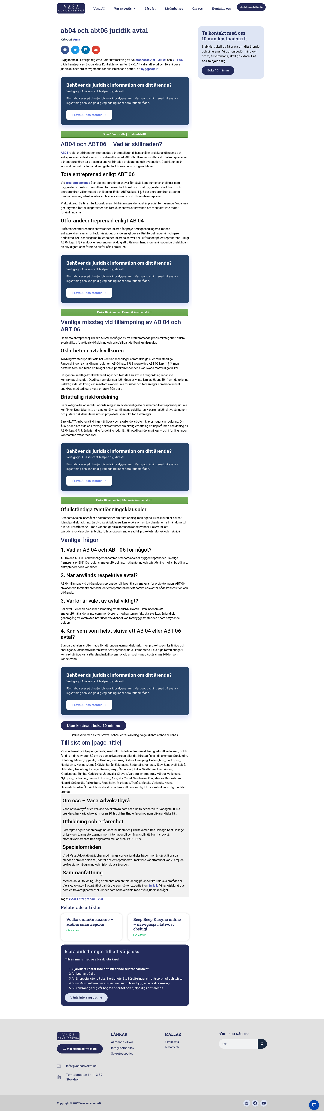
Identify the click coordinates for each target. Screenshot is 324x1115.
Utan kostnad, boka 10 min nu (93, 726)
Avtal (72, 899)
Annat (77, 39)
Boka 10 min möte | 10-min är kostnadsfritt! (124, 500)
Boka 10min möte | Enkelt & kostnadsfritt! (124, 312)
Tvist (99, 899)
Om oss (197, 8)
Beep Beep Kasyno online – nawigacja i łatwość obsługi (157, 924)
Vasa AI (99, 8)
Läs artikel (73, 930)
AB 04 (162, 60)
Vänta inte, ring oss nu (86, 997)
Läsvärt (150, 8)
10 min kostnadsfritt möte (251, 7)
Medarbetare (174, 8)
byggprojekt (149, 69)
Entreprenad (86, 899)
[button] (65, 50)
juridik (153, 885)
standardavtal (145, 60)
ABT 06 (177, 60)
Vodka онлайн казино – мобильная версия (89, 922)
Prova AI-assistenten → (89, 115)
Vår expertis (123, 8)
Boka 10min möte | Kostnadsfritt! (124, 134)
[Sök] (262, 1044)
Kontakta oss (221, 8)
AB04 (64, 153)
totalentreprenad (78, 183)
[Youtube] (263, 1103)
